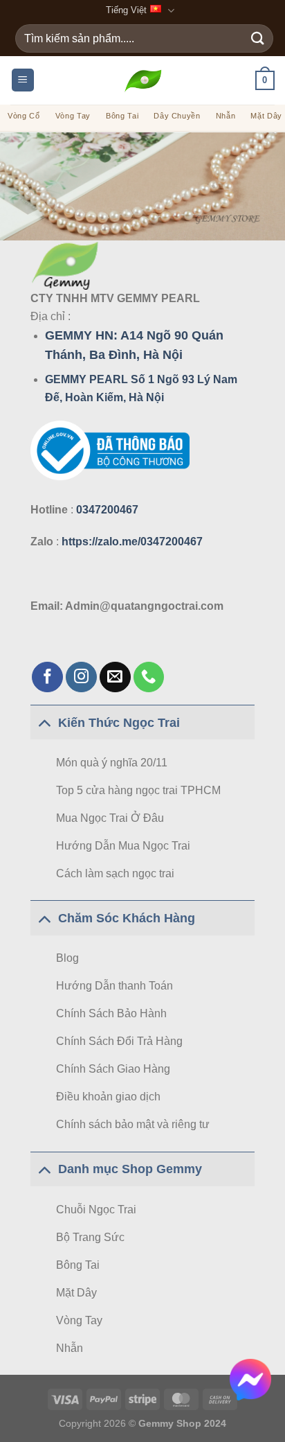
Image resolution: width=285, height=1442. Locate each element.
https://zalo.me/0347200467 (132, 541)
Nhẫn (226, 116)
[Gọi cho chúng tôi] (149, 677)
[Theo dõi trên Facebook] (47, 677)
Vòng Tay (73, 116)
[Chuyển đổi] (43, 722)
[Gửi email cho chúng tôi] (115, 677)
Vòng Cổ (24, 116)
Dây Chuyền (177, 116)
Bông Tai (122, 116)
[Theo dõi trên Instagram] (81, 677)
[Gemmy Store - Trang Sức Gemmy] (143, 80)
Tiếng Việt (126, 10)
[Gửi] (258, 38)
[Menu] (23, 80)
